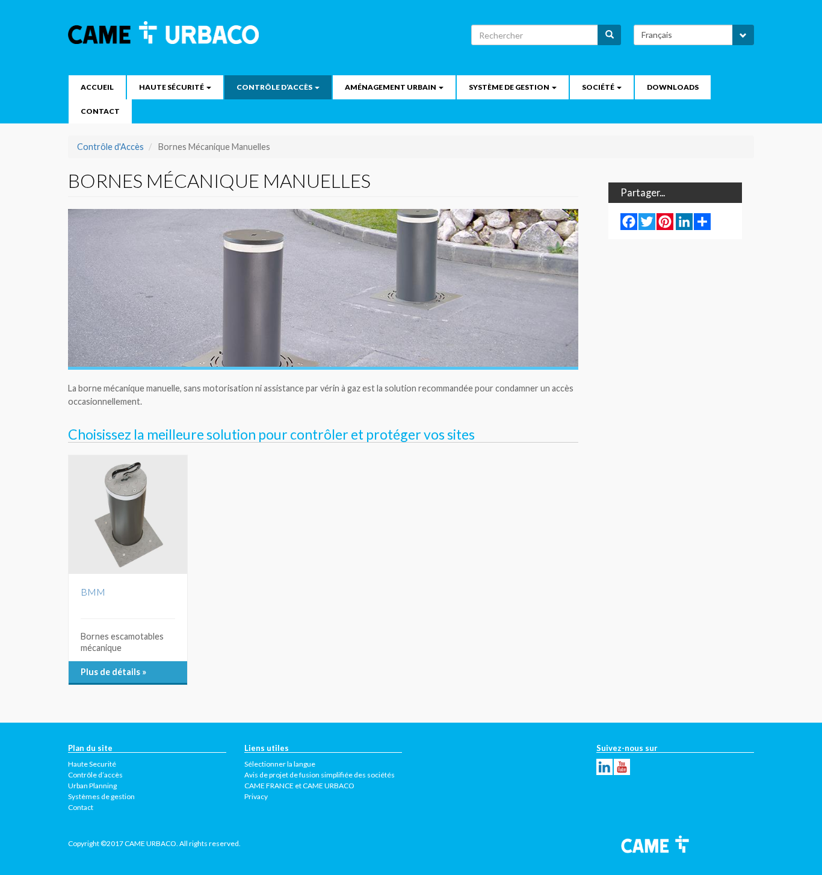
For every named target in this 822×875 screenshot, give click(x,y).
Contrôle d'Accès (110, 147)
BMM (93, 591)
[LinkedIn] (684, 221)
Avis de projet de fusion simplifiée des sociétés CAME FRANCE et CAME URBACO (319, 780)
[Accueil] (168, 32)
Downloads (673, 87)
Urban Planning (92, 785)
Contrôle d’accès (275, 87)
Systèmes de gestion (101, 796)
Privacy (256, 796)
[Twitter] (646, 221)
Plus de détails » (113, 672)
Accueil (97, 87)
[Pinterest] (665, 221)
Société (599, 87)
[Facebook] (628, 221)
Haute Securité (92, 763)
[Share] (702, 221)
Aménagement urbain (391, 87)
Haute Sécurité (172, 87)
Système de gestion (510, 87)
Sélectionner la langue (279, 763)
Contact (100, 111)
